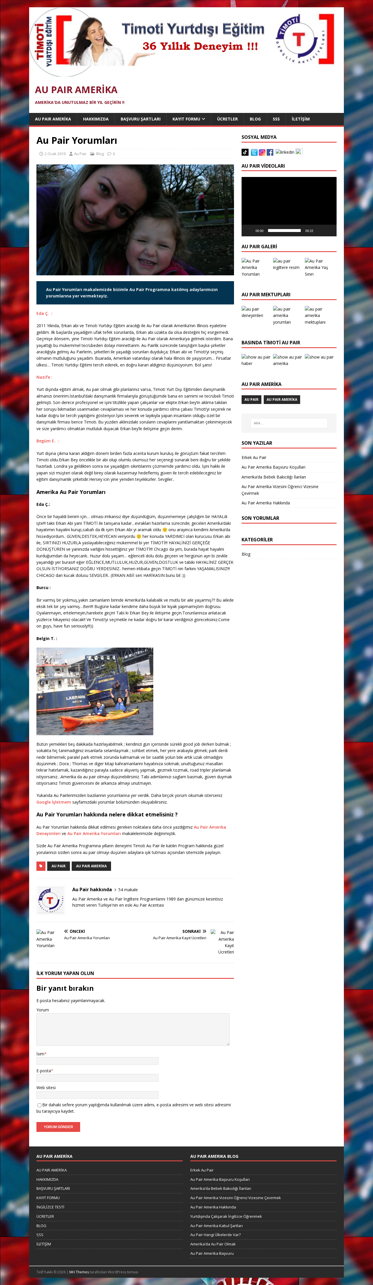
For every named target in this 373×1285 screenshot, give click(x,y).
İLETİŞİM (301, 119)
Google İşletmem (53, 802)
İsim (40, 1054)
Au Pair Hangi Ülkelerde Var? (215, 1234)
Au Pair (80, 153)
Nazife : (44, 377)
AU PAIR (59, 866)
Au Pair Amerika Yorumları (94, 833)
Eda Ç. (42, 313)
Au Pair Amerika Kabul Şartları (216, 1225)
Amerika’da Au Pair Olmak (213, 1244)
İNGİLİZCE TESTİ (50, 1207)
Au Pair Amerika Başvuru (212, 1253)
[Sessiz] (320, 230)
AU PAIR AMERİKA (53, 119)
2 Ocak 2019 (55, 153)
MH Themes (79, 1272)
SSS (276, 119)
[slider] (284, 230)
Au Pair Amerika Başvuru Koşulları (273, 467)
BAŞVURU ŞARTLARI (141, 119)
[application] (289, 206)
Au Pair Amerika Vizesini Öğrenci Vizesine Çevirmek (235, 1197)
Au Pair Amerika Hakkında (266, 503)
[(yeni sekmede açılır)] (53, 377)
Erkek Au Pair (254, 457)
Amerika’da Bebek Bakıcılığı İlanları (274, 477)
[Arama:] (289, 423)
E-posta (43, 1070)
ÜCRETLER (227, 119)
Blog (100, 153)
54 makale (128, 889)
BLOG (255, 119)
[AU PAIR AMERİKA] (182, 74)
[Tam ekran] (329, 230)
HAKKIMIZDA (96, 119)
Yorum (42, 1010)
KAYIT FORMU (186, 119)
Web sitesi (46, 1087)
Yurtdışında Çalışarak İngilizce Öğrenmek (226, 1216)
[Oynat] (249, 230)
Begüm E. (45, 441)
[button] (289, 206)
